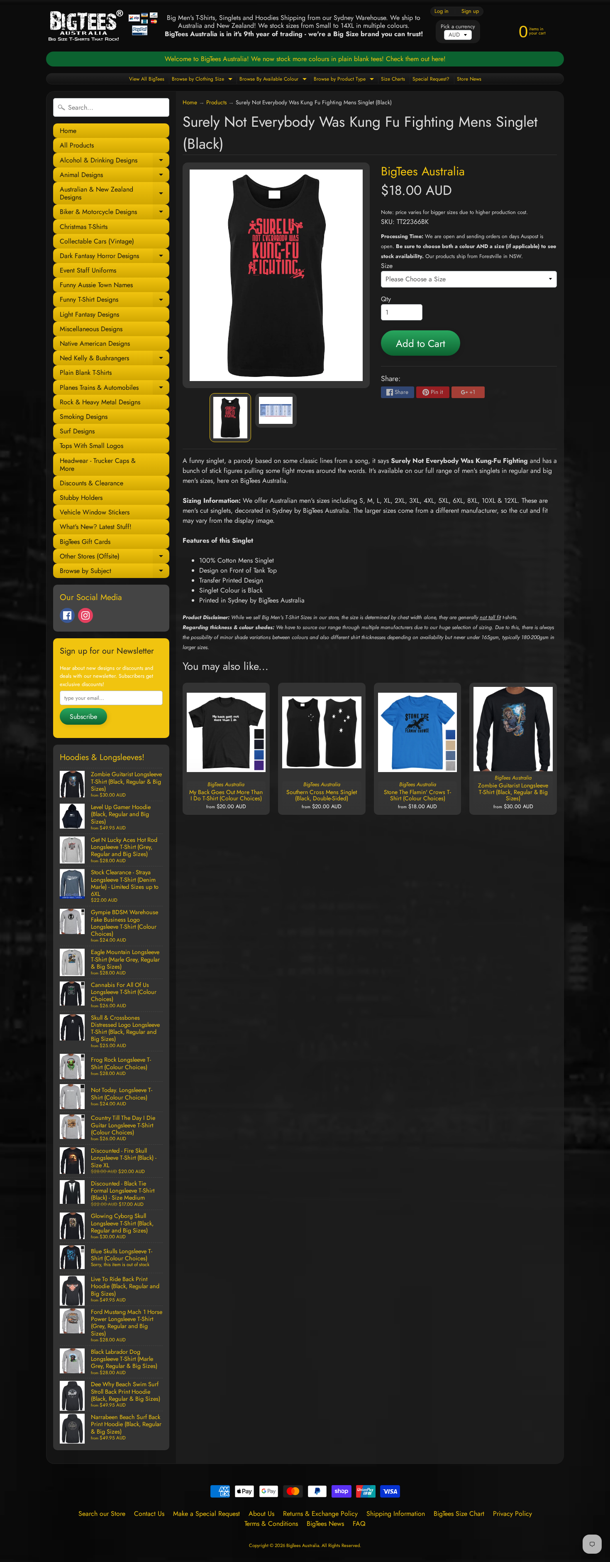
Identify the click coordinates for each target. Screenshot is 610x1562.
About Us (261, 1513)
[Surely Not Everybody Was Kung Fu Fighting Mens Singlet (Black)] (230, 417)
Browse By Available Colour (274, 79)
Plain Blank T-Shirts (86, 372)
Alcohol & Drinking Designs (114, 161)
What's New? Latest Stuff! (96, 526)
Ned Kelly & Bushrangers (114, 359)
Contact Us (149, 1513)
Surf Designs (77, 431)
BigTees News (325, 1523)
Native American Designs (95, 343)
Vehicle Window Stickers (94, 512)
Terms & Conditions (271, 1523)
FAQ (359, 1523)
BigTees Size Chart (459, 1513)
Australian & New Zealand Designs (114, 193)
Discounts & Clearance (91, 483)
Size (387, 266)
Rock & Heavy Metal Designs (100, 402)
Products (216, 102)
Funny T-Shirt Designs (114, 301)
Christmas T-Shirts (83, 226)
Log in (441, 11)
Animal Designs (114, 176)
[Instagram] (85, 615)
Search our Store (101, 1513)
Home (68, 130)
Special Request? (430, 79)
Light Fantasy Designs (89, 314)
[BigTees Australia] (103, 25)
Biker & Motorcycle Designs (114, 213)
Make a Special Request (206, 1513)
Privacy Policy (512, 1513)
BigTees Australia (423, 171)
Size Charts (393, 79)
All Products (77, 145)
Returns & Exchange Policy (320, 1513)
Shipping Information (395, 1513)
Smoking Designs (83, 416)
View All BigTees (146, 79)
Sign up (470, 11)
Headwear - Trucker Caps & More (98, 464)
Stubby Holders (81, 497)
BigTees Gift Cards (85, 541)
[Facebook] (67, 615)
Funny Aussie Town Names (96, 285)
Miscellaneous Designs (91, 329)
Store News (469, 79)
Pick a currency (458, 26)
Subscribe (83, 716)
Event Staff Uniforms (88, 270)
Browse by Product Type (345, 79)
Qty (386, 299)
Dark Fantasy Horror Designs (114, 257)
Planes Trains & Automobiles (114, 389)
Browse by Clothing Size (203, 79)
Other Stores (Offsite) (114, 557)
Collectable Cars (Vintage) (97, 241)
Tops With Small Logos (91, 445)
